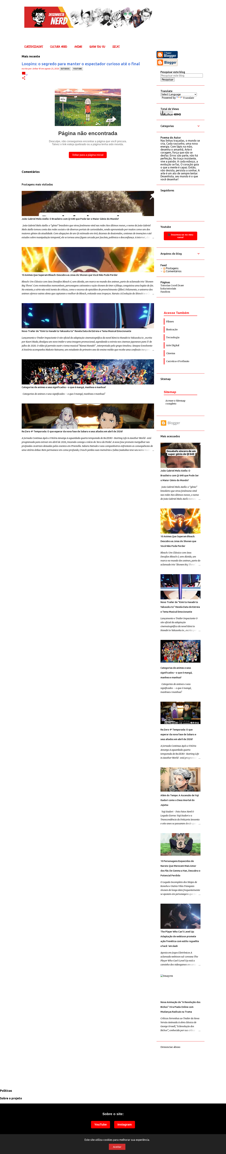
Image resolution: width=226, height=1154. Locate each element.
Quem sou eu (97, 47)
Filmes (170, 321)
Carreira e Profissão (177, 361)
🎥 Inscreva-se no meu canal (180, 236)
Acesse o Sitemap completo (175, 402)
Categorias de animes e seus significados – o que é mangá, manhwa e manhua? (64, 387)
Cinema (170, 353)
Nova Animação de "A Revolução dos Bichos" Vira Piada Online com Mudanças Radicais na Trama (180, 1007)
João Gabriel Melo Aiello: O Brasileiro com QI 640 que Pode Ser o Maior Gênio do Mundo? (70, 219)
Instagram (124, 1124)
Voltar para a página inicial (87, 154)
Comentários (173, 271)
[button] (24, 78)
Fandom (165, 291)
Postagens (172, 268)
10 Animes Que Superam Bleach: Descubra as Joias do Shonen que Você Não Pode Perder (70, 275)
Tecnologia (172, 337)
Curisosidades (33, 47)
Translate (188, 97)
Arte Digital (172, 345)
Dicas (116, 47)
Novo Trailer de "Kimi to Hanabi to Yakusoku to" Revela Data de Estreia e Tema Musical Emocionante (76, 331)
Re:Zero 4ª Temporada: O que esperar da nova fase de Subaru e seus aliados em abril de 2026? (72, 431)
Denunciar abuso (170, 1047)
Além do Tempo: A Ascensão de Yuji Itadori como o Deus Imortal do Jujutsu (179, 800)
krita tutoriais (168, 288)
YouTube (100, 1124)
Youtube (77, 69)
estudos (65, 69)
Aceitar (117, 1146)
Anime (78, 47)
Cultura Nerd (58, 47)
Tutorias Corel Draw (172, 285)
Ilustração (172, 329)
